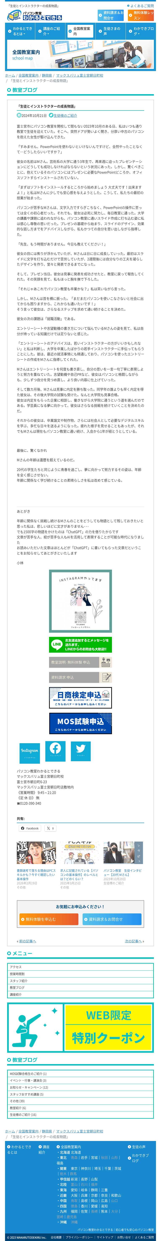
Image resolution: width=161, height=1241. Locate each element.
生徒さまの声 (112, 31)
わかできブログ (144, 31)
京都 (94, 1195)
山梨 (94, 1179)
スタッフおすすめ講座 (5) (27, 1094)
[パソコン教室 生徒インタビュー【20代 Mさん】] (123, 853)
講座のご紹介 (51, 31)
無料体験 (144, 15)
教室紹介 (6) (18, 1108)
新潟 (74, 1179)
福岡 (74, 1211)
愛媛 (94, 1205)
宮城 (94, 1157)
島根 (84, 1200)
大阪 (74, 1195)
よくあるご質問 (142, 5)
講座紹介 (16, 994)
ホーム (10, 75)
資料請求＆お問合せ (106, 919)
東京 (74, 1168)
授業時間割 (17, 974)
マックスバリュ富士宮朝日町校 (79, 75)
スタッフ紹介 (18, 981)
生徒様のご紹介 (65, 115)
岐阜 (84, 1189)
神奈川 (86, 1168)
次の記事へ (133, 940)
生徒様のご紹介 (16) (23, 1114)
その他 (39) (17, 1101)
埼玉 (97, 1168)
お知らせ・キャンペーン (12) (29, 1087)
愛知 (74, 1189)
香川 (84, 1205)
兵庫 (84, 1195)
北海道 (76, 1152)
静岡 (94, 1189)
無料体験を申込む (41, 919)
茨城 (117, 1168)
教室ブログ (17, 987)
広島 (104, 1200)
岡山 (94, 1200)
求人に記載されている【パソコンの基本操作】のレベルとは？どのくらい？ (79, 874)
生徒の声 (138, 1146)
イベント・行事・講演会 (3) (28, 1080)
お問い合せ (124, 1237)
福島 (60, 1162)
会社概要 (56, 1237)
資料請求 (114, 15)
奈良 (104, 1195)
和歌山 (116, 1195)
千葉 (107, 1168)
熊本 (104, 1211)
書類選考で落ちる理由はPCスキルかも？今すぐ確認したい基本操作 (36, 874)
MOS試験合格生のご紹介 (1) (28, 1073)
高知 (104, 1205)
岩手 (84, 1157)
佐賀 (84, 1211)
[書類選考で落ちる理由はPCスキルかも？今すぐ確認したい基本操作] (36, 853)
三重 (104, 1189)
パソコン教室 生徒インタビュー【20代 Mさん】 (123, 872)
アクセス (16, 967)
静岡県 (47, 75)
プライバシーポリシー (79, 1237)
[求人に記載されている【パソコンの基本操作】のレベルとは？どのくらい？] (79, 853)
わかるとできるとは (22, 31)
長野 (84, 1179)
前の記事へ (27, 940)
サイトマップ (105, 1237)
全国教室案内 (81, 31)
